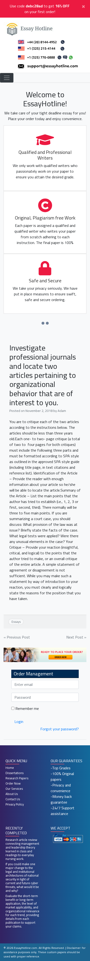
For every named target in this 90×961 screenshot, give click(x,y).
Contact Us (13, 799)
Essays (16, 621)
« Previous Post (17, 637)
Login (18, 721)
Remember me (26, 708)
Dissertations (15, 773)
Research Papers (17, 778)
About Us (12, 794)
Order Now (13, 783)
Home (10, 768)
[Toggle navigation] (6, 78)
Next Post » (76, 637)
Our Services (14, 788)
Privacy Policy (15, 804)
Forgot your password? (59, 728)
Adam (62, 410)
